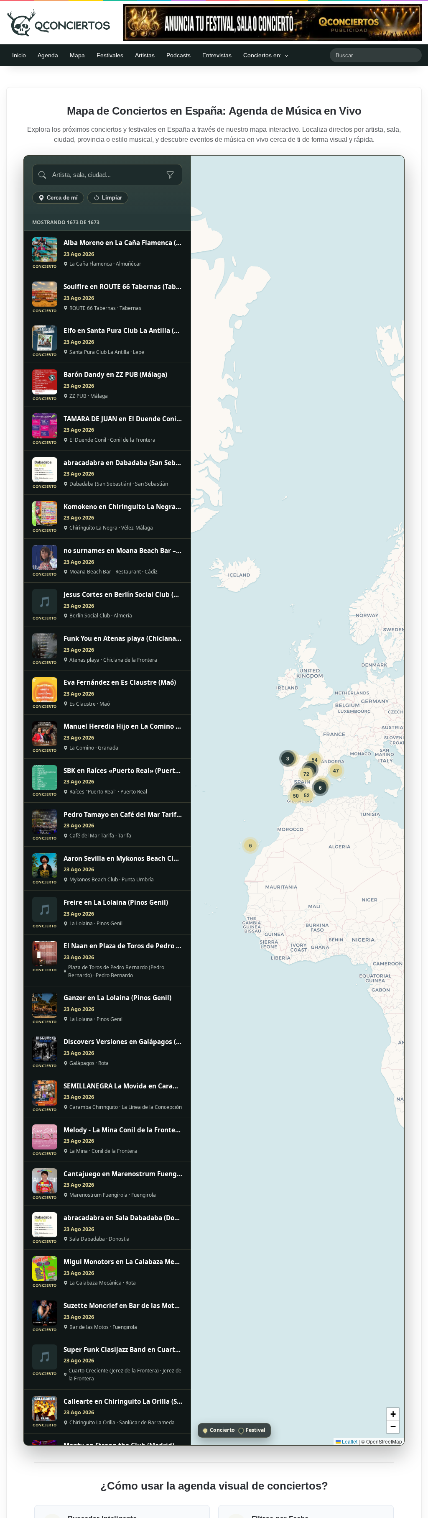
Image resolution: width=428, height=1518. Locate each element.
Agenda (48, 55)
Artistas (145, 55)
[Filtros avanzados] (170, 174)
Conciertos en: (262, 55)
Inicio (19, 55)
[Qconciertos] (58, 23)
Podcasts (178, 55)
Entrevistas (217, 55)
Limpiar (112, 198)
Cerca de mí (62, 198)
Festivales (110, 55)
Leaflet (349, 1441)
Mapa (77, 55)
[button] (250, 845)
